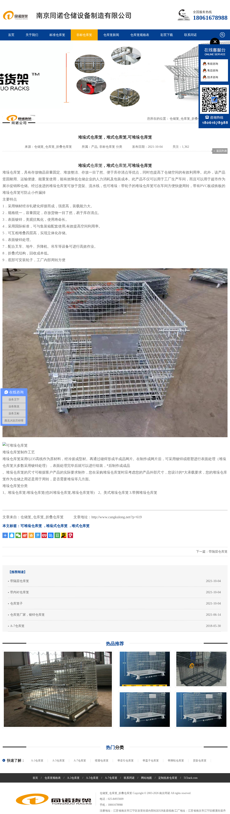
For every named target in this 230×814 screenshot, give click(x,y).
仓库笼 (96, 165)
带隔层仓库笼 (218, 551)
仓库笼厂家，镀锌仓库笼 (27, 614)
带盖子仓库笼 (151, 760)
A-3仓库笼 (37, 760)
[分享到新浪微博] (24, 535)
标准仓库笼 (57, 35)
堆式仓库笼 (81, 526)
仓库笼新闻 (111, 35)
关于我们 (32, 35)
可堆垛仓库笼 (31, 526)
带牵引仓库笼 (125, 760)
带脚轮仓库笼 (176, 760)
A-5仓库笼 (58, 760)
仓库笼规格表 (139, 35)
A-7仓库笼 (17, 626)
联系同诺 (190, 35)
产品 (94, 146)
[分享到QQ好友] (11, 535)
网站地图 (146, 777)
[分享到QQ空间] (31, 535)
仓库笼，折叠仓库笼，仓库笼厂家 (72, 15)
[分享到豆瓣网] (63, 535)
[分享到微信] (18, 535)
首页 (11, 35)
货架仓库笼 (199, 760)
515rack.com (190, 777)
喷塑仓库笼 (101, 760)
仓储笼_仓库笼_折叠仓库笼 (188, 118)
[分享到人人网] (44, 535)
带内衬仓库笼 (19, 592)
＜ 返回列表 (220, 150)
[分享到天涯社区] (70, 535)
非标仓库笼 (84, 35)
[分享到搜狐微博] (57, 535)
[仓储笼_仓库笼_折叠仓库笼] (54, 799)
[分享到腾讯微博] (37, 535)
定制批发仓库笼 (167, 777)
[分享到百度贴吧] (50, 535)
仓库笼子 (16, 603)
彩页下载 (166, 35)
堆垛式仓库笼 (57, 526)
